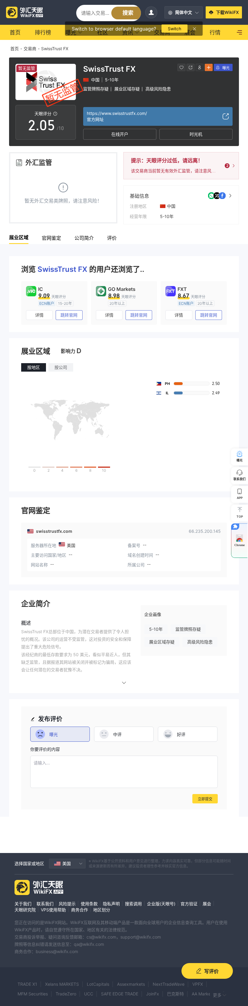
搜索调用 (133, 903)
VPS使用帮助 (53, 909)
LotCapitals (98, 984)
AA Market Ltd (206, 993)
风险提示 (67, 903)
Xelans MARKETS (62, 984)
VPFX (197, 984)
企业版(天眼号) (161, 903)
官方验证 (189, 903)
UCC (88, 993)
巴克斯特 (175, 993)
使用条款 (89, 903)
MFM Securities (33, 993)
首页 (14, 48)
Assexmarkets (131, 984)
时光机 (196, 134)
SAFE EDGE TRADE (119, 993)
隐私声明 (111, 903)
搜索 (127, 13)
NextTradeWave (168, 984)
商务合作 (79, 909)
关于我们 (23, 903)
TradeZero (66, 993)
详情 (39, 314)
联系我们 (45, 903)
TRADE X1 (27, 984)
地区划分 (101, 909)
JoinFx (152, 993)
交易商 (30, 48)
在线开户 (119, 134)
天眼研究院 (25, 909)
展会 (207, 903)
